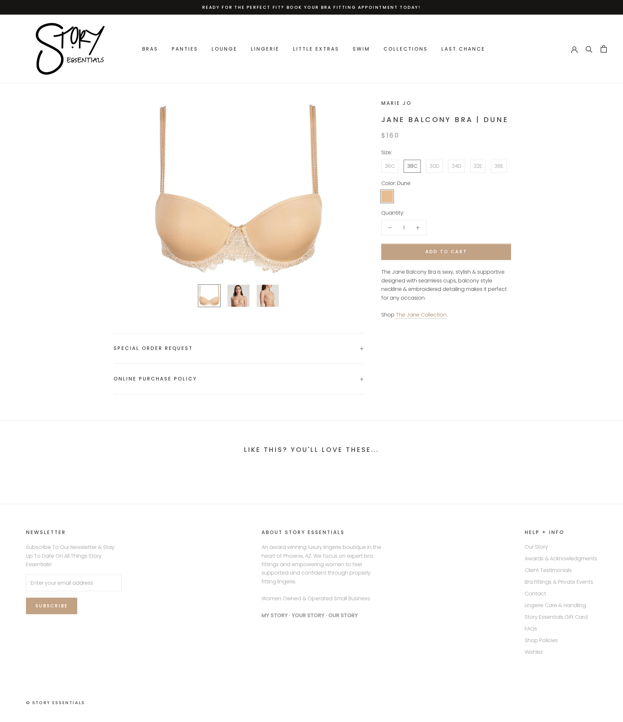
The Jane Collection (421, 314)
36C (390, 166)
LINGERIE (265, 48)
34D (456, 166)
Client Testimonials (548, 570)
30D (434, 166)
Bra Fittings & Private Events (559, 582)
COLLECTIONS (406, 48)
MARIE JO (396, 103)
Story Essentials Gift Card (556, 617)
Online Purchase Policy (155, 378)
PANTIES (185, 48)
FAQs (531, 628)
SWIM (361, 48)
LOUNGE (224, 48)
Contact (535, 593)
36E (499, 166)
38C (412, 166)
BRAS (150, 48)
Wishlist (534, 652)
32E (478, 166)
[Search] (589, 48)
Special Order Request (153, 348)
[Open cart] (604, 49)
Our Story (536, 547)
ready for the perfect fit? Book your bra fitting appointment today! (311, 7)
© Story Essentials (55, 703)
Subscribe (51, 606)
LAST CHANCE (463, 48)
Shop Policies (541, 640)
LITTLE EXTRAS (316, 48)
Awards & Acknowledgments (561, 558)
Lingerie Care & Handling (555, 605)
